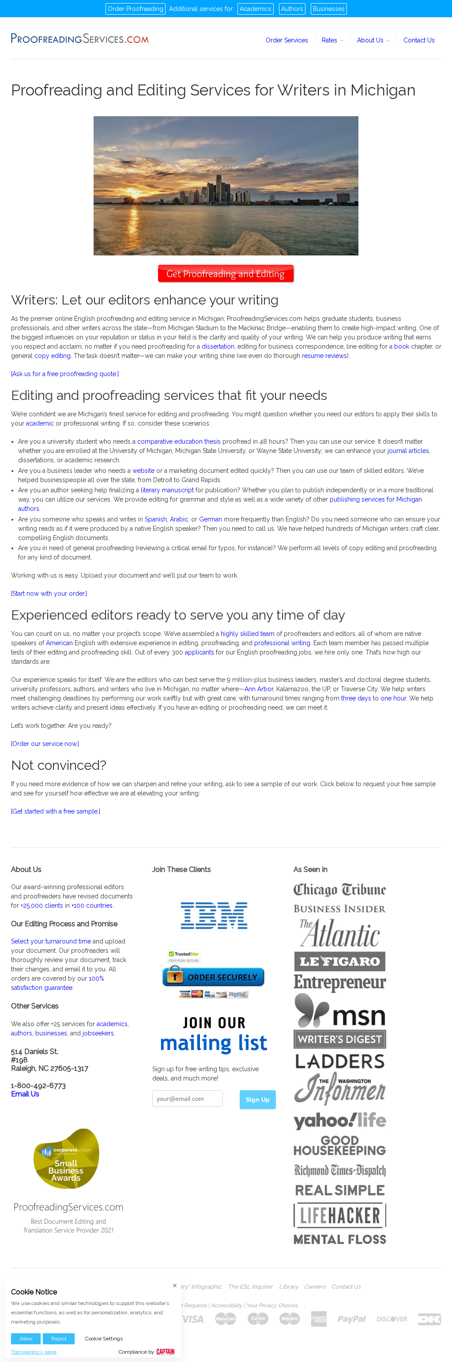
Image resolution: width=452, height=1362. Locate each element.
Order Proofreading (135, 8)
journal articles (408, 450)
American (59, 643)
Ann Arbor (259, 688)
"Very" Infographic (198, 1287)
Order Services (287, 40)
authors (21, 1033)
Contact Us (419, 40)
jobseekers (98, 1033)
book (401, 346)
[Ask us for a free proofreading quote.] (65, 373)
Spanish (156, 519)
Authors (292, 8)
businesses (51, 1033)
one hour (393, 698)
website (143, 470)
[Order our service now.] (45, 743)
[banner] (80, 38)
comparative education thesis (179, 441)
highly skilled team (248, 633)
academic (40, 423)
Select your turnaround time (51, 941)
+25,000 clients (42, 905)
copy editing (52, 355)
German (210, 519)
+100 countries (92, 905)
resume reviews (324, 355)
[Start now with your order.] (49, 593)
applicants (199, 652)
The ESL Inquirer (250, 1287)
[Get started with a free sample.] (55, 811)
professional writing (282, 643)
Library (288, 1287)
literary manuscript (167, 490)
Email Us (25, 1094)
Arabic (179, 519)
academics (112, 1023)
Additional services (196, 8)
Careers (314, 1287)
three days (356, 698)
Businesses (329, 8)
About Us (371, 40)
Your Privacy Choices (272, 1305)
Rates (330, 40)
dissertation (218, 346)
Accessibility (226, 1305)
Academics (255, 8)
